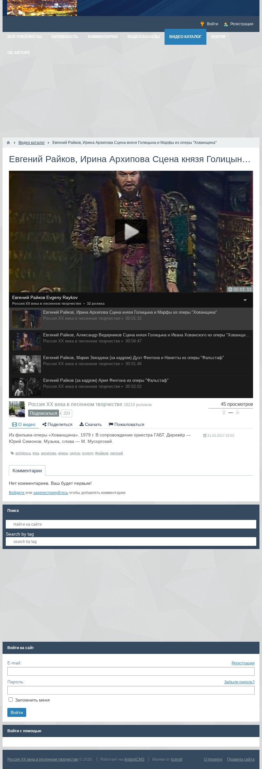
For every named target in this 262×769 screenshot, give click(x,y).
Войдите (17, 492)
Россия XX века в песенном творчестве (46, 303)
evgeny (87, 453)
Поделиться (59, 424)
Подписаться (43, 413)
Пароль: (15, 681)
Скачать (93, 424)
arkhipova (23, 453)
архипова (48, 453)
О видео (26, 424)
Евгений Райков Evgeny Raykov (45, 297)
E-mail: (14, 662)
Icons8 (176, 759)
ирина (63, 453)
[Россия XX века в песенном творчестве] (17, 409)
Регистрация (243, 663)
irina (36, 453)
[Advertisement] (131, 89)
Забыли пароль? (239, 682)
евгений (116, 453)
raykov (75, 453)
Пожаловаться (128, 424)
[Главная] (8, 142)
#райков (101, 453)
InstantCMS (134, 759)
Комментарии (27, 470)
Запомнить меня (32, 699)
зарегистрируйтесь (50, 492)
